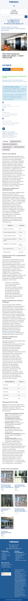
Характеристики (7, 147)
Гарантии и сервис (14, 13)
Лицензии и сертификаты (10, 144)
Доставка (14, 10)
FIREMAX (14, 2)
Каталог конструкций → (19, 551)
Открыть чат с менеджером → (8, 137)
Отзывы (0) (6, 149)
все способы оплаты (6, 116)
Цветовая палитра (19, 147)
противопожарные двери (8, 332)
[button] (14, 6)
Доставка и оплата (15, 141)
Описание (5, 141)
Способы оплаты (14, 11)
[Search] (26, 16)
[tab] (6, 141)
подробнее (4, 107)
